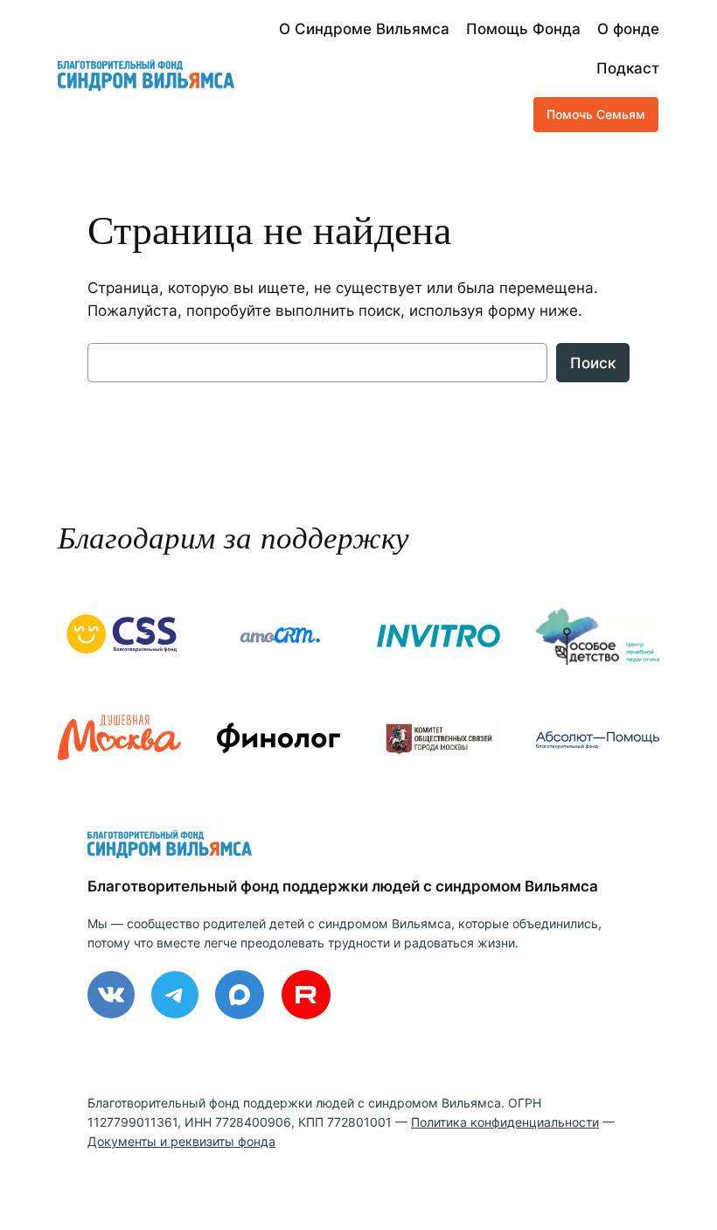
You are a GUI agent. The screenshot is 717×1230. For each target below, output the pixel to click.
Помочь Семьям (595, 114)
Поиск (593, 363)
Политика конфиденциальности (505, 1122)
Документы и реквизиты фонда (181, 1141)
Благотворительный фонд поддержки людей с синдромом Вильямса (342, 886)
